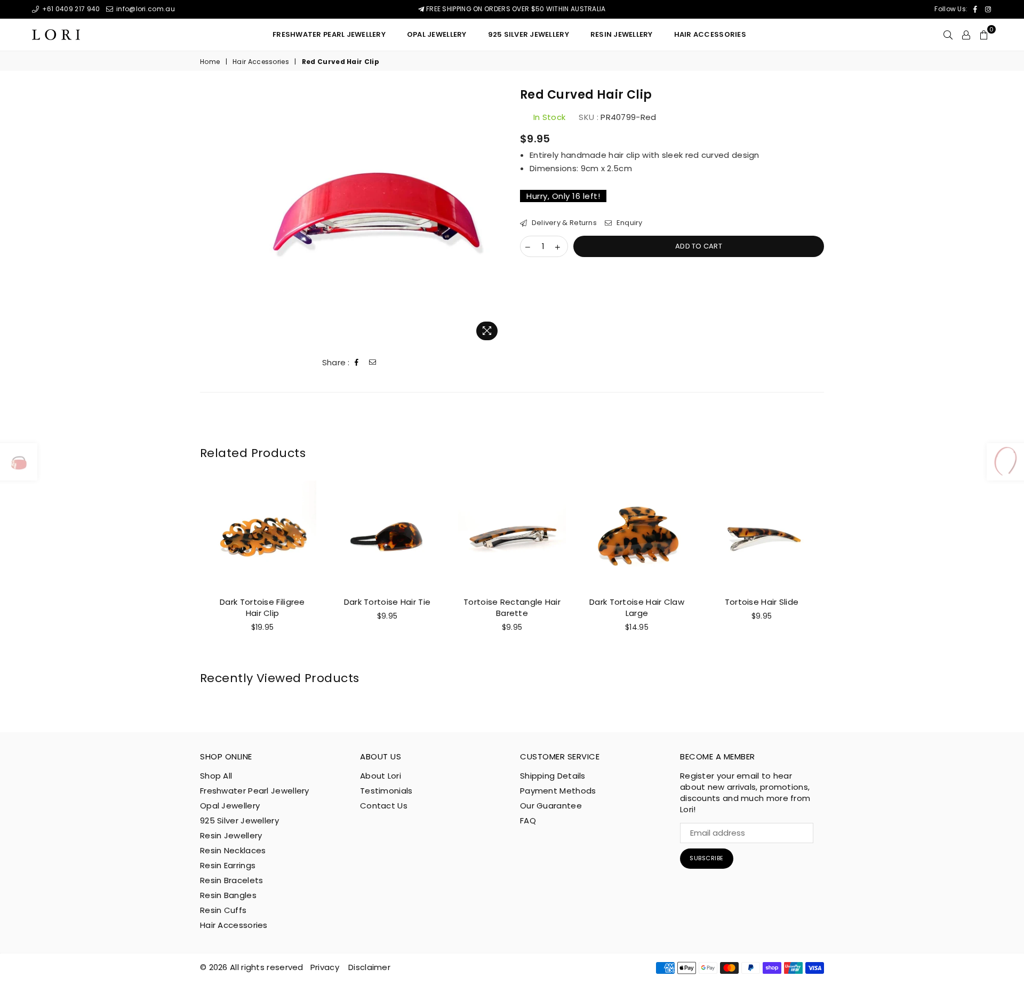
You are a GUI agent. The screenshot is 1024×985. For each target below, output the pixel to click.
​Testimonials (386, 790)
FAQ (528, 820)
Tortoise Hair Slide (762, 601)
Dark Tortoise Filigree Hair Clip (262, 607)
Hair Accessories (710, 34)
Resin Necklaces (233, 850)
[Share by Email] (372, 362)
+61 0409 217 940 (70, 8)
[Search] (948, 35)
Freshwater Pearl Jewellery (329, 34)
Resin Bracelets (231, 880)
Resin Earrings (227, 865)
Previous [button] (188, 569)
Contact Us (383, 805)
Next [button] (836, 569)
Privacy (324, 967)
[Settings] (966, 35)
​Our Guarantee (551, 805)
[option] (375, 216)
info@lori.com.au (144, 8)
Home (210, 62)
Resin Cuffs (223, 910)
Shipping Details (553, 775)
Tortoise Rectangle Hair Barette (512, 607)
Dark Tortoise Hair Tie (387, 601)
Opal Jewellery (437, 34)
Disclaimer (369, 967)
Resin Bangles (228, 895)
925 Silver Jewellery (528, 34)
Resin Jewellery (231, 835)
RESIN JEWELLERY (621, 34)
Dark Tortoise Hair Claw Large (636, 607)
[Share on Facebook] (357, 362)
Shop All (216, 775)
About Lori (380, 775)
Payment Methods (558, 790)
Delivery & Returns (563, 223)
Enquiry (628, 223)
